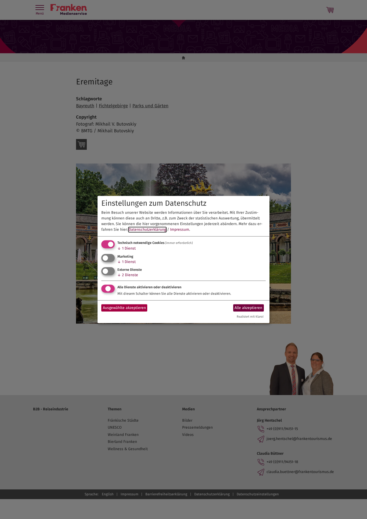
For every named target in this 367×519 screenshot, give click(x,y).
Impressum (179, 229)
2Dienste (127, 275)
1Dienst (126, 248)
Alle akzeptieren (248, 307)
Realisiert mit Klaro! (250, 317)
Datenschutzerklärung (147, 229)
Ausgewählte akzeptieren (124, 307)
